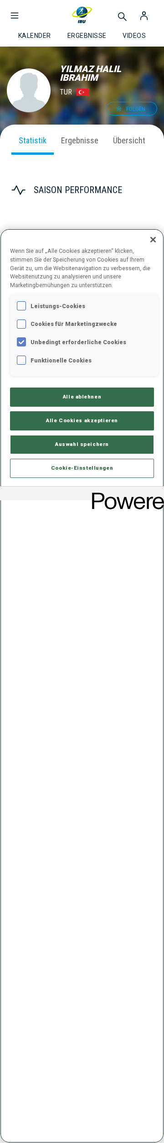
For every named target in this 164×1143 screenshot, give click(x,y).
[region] (82, 686)
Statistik (32, 140)
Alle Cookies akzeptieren (82, 420)
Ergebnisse (79, 140)
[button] (14, 11)
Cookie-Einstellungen (82, 468)
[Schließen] (153, 240)
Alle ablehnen (82, 396)
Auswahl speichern (82, 444)
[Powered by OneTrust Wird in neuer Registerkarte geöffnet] (124, 494)
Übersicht (129, 140)
